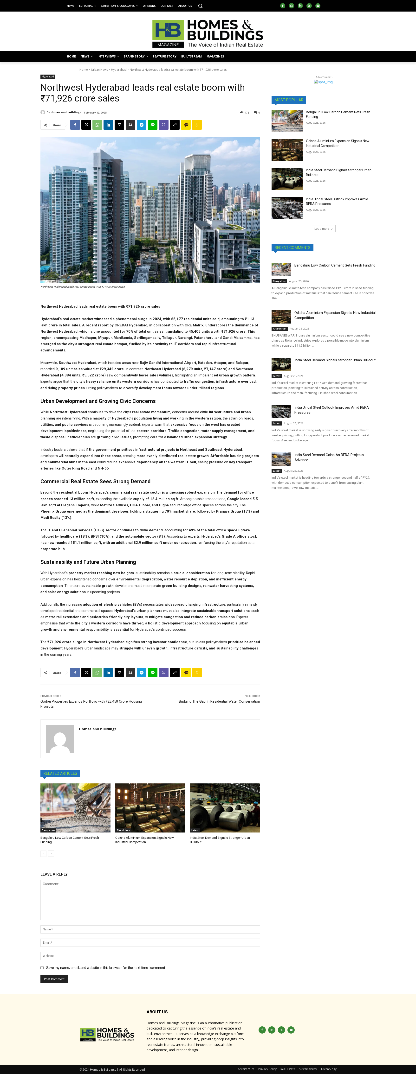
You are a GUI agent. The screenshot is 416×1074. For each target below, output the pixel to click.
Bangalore (48, 830)
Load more (322, 229)
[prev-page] (43, 854)
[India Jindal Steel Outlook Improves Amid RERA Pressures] (287, 208)
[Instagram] (291, 5)
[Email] (119, 125)
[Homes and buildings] (43, 112)
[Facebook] (283, 5)
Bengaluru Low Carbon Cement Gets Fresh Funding (334, 265)
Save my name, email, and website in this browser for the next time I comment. (106, 968)
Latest (195, 830)
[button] (200, 6)
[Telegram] (141, 125)
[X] (309, 5)
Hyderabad (119, 70)
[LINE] (152, 125)
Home (83, 70)
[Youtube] (318, 5)
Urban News (99, 70)
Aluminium (123, 830)
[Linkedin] (300, 5)
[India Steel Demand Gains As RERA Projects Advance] (281, 459)
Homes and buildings (66, 112)
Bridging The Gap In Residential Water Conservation (219, 701)
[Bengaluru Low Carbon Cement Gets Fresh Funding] (75, 807)
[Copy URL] (175, 125)
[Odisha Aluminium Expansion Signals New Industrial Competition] (150, 807)
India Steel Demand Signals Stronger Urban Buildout (335, 360)
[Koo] (197, 125)
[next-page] (51, 854)
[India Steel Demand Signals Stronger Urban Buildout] (225, 807)
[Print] (130, 125)
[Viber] (164, 125)
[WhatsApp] (97, 125)
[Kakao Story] (186, 125)
